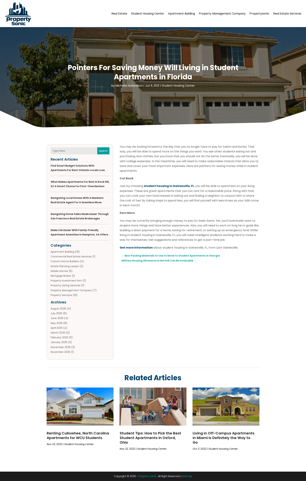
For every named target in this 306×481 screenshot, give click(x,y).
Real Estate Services (287, 14)
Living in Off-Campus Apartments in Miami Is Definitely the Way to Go (223, 438)
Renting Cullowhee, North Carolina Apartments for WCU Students (78, 435)
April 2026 (57, 328)
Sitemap (187, 476)
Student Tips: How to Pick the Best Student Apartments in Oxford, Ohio (150, 438)
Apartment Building (181, 14)
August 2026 (58, 308)
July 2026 (56, 313)
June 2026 (57, 318)
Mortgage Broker (61, 276)
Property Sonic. (148, 476)
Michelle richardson (129, 86)
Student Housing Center (147, 14)
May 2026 (57, 323)
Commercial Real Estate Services (71, 256)
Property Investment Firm (66, 280)
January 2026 (59, 342)
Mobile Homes (59, 271)
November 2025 (60, 352)
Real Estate (119, 14)
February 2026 (59, 337)
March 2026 (58, 332)
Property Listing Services (65, 285)
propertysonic (259, 14)
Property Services (61, 295)
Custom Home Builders (65, 261)
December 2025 (60, 347)
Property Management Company (222, 14)
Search (103, 151)
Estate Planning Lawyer (65, 266)
